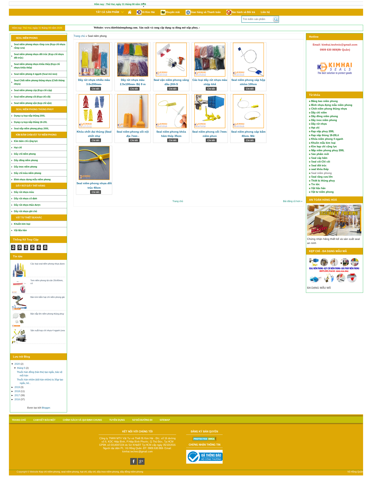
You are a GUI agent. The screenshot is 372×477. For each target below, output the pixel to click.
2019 (18, 387)
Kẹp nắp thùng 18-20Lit (325, 135)
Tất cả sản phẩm (107, 12)
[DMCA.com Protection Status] (204, 440)
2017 (18, 395)
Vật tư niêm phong (322, 191)
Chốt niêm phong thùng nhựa (329, 108)
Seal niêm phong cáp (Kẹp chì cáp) (33, 90)
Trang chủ (79, 36)
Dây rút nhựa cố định (25, 198)
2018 (18, 391)
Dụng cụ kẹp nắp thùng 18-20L (30, 122)
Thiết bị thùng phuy (323, 180)
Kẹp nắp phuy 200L (322, 131)
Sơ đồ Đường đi (142, 420)
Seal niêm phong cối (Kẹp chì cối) (32, 96)
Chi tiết (95, 88)
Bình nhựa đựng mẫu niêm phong (32, 179)
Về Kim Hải (148, 12)
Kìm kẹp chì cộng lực (324, 146)
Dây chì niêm (319, 112)
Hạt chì (18, 147)
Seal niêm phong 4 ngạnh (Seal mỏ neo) (35, 74)
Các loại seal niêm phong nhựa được (47, 264)
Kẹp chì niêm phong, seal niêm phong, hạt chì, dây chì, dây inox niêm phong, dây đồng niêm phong (91, 471)
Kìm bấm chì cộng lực (26, 141)
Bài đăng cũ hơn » (292, 201)
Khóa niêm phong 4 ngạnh (327, 138)
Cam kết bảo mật (44, 420)
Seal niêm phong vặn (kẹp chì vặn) (33, 103)
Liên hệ (265, 12)
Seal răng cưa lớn (322, 176)
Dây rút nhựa (319, 123)
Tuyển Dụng (117, 420)
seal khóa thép (320, 169)
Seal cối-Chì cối (320, 161)
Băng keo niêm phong (324, 101)
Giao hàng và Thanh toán (205, 12)
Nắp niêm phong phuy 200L (327, 150)
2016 (18, 399)
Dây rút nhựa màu (24, 192)
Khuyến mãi (172, 12)
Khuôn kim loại (22, 224)
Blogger (46, 407)
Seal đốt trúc (318, 165)
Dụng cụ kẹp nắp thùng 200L (29, 115)
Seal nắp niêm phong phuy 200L (31, 128)
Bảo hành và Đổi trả (243, 12)
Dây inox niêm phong (25, 166)
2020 (18, 364)
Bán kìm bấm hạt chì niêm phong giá (47, 297)
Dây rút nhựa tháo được (27, 205)
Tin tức (315, 184)
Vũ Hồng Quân (355, 471)
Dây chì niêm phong (25, 154)
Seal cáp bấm (319, 157)
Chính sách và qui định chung (82, 420)
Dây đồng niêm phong (26, 160)
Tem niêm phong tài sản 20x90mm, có (46, 281)
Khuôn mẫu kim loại (323, 142)
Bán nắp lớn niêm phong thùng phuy (47, 314)
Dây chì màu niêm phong (27, 173)
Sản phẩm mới (320, 154)
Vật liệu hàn (20, 230)
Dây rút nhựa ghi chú (25, 211)
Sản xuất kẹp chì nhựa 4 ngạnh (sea (47, 330)
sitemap (165, 420)
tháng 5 (21, 368)
